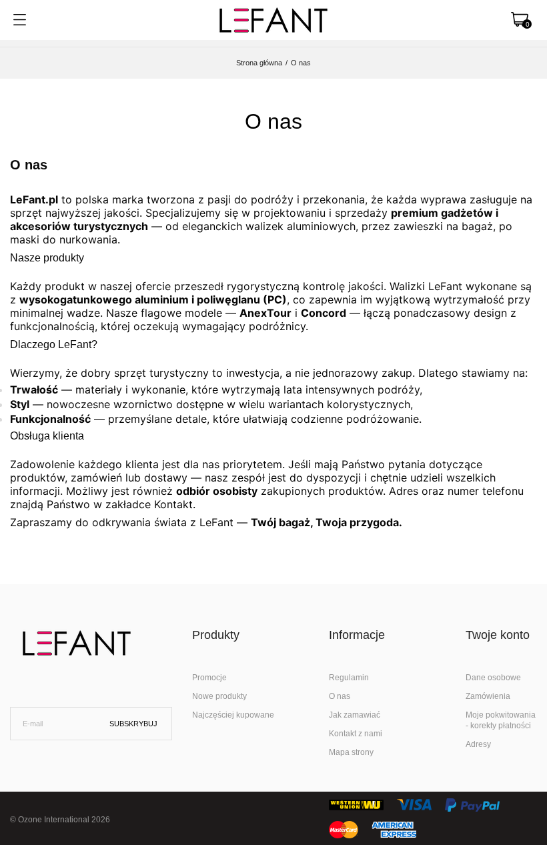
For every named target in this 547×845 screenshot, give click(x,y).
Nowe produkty (219, 696)
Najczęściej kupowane (233, 715)
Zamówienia (488, 696)
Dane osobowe (493, 677)
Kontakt (173, 504)
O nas (339, 696)
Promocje (209, 677)
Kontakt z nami (355, 733)
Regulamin (349, 677)
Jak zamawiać (354, 715)
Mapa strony (351, 752)
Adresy (478, 744)
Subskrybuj (133, 724)
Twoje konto (498, 635)
